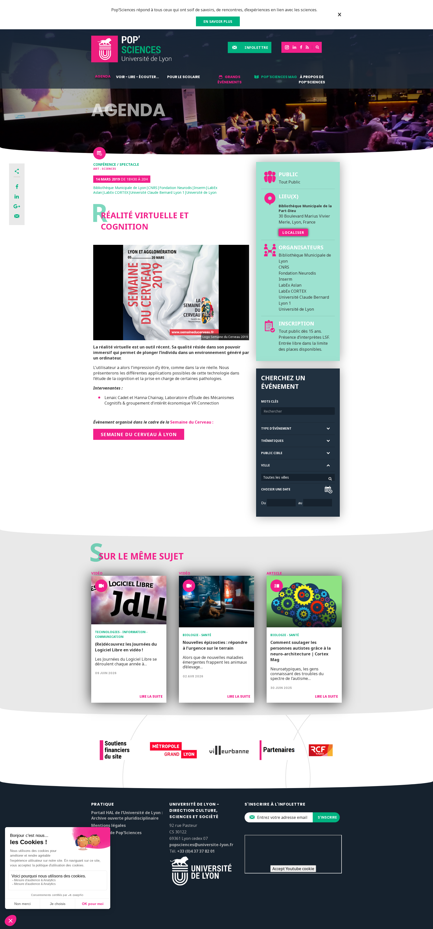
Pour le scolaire (183, 76)
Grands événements (230, 79)
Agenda (103, 76)
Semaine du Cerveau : (191, 422)
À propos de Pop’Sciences (312, 79)
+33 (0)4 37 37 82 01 (196, 851)
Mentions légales (108, 825)
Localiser (293, 232)
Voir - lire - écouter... (137, 76)
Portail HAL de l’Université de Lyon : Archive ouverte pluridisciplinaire (127, 815)
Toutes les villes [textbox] (276, 477)
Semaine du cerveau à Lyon (139, 434)
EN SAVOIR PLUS (217, 21)
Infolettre (256, 47)
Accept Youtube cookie (293, 868)
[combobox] (298, 477)
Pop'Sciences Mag (279, 76)
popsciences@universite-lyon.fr (201, 844)
